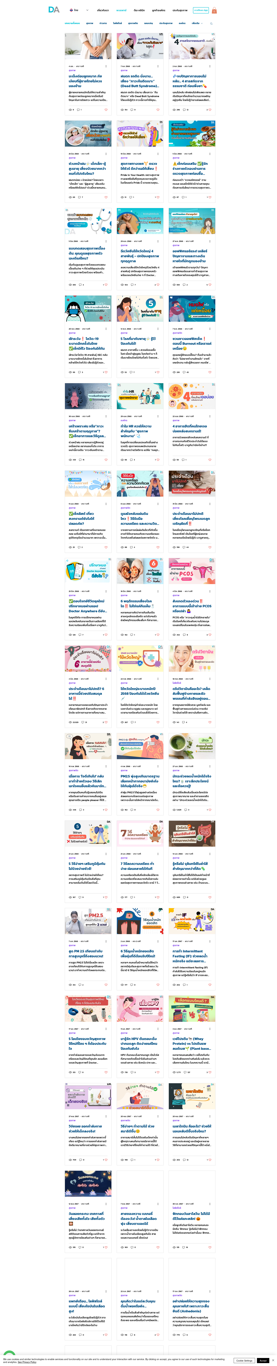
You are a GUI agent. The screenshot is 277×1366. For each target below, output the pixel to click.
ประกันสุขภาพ (165, 23)
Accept (263, 1360)
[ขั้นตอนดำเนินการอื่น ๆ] (107, 66)
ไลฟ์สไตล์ (117, 23)
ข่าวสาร (103, 23)
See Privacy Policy (27, 1362)
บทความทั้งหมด (72, 23)
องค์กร (182, 23)
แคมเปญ (148, 23)
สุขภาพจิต (133, 23)
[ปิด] (273, 1360)
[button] (103, 10)
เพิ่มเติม (195, 23)
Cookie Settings (244, 1360)
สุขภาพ (89, 23)
